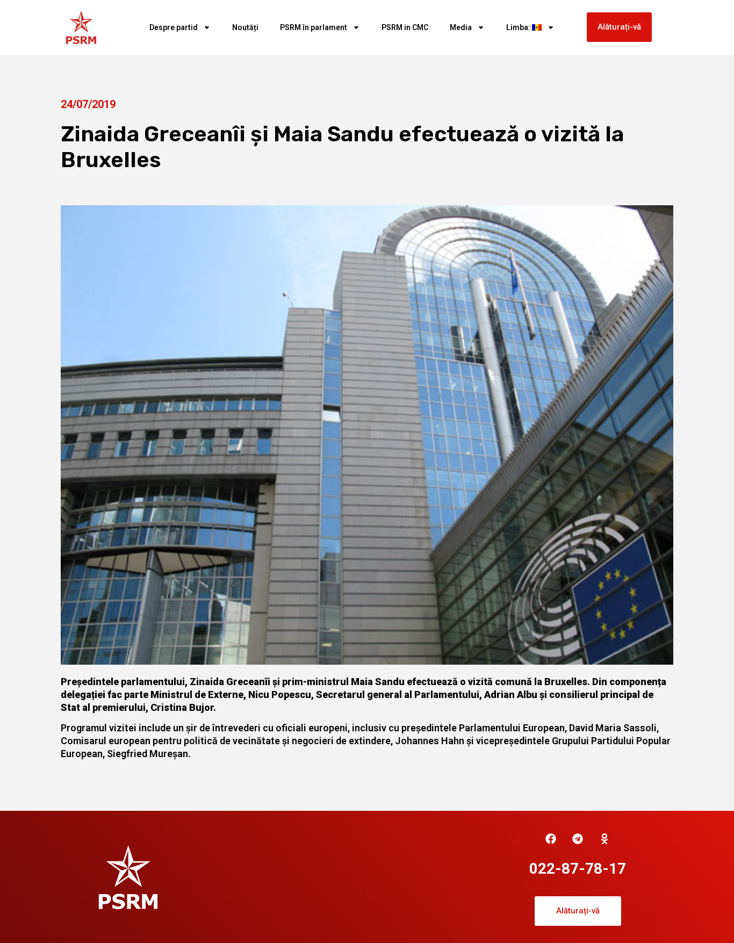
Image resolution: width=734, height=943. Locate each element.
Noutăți (245, 27)
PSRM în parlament (313, 27)
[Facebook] (551, 839)
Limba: (519, 27)
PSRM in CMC (405, 27)
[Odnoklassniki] (604, 839)
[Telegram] (577, 839)
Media (461, 27)
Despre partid (173, 27)
